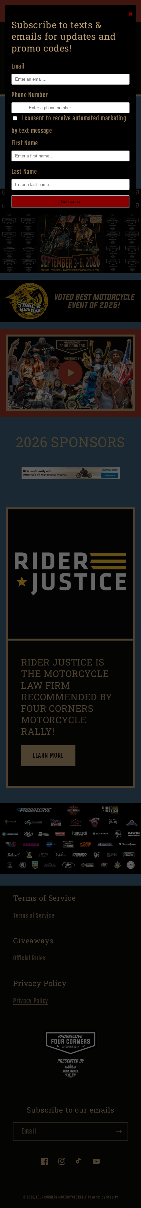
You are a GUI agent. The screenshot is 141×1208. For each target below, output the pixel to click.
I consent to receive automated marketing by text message (69, 124)
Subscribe (70, 201)
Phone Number (29, 94)
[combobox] (14, 108)
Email (18, 66)
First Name (24, 143)
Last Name (24, 171)
